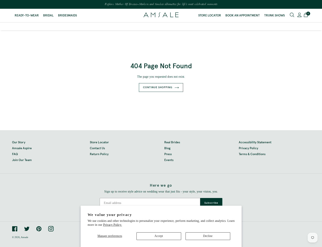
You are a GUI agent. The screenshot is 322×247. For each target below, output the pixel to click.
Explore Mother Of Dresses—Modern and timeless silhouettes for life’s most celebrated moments (161, 4)
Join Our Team (22, 160)
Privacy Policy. (112, 224)
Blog (167, 148)
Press (168, 154)
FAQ (15, 154)
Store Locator (209, 15)
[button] (306, 15)
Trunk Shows (274, 15)
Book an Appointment (242, 15)
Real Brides (172, 142)
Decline (207, 236)
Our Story (18, 142)
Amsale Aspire (22, 148)
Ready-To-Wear (27, 15)
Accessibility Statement (255, 142)
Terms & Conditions (252, 154)
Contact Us (97, 148)
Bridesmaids (67, 15)
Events (168, 160)
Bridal (48, 15)
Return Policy (99, 154)
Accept (158, 236)
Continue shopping (157, 87)
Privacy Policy (248, 148)
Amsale (24, 237)
